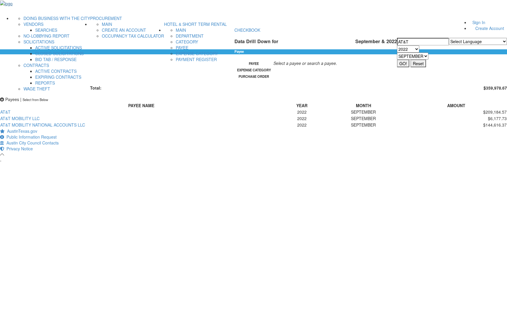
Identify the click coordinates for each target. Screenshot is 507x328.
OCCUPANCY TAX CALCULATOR (133, 36)
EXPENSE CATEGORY (197, 53)
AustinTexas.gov (21, 131)
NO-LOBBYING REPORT (46, 36)
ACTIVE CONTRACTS (56, 71)
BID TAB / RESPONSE (56, 59)
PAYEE (182, 48)
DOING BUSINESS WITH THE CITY (56, 18)
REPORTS (45, 83)
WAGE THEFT (36, 89)
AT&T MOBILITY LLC (20, 118)
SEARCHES (46, 30)
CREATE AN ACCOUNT (124, 30)
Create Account (489, 28)
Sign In (478, 22)
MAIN (107, 24)
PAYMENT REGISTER (196, 59)
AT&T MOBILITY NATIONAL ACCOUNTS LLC (42, 125)
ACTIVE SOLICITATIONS (58, 48)
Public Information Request (30, 137)
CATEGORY (187, 42)
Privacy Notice (18, 149)
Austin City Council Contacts (31, 143)
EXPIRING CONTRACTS (58, 77)
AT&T (5, 112)
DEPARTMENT (190, 36)
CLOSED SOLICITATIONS (59, 53)
